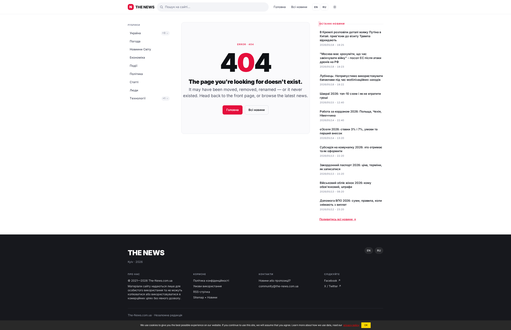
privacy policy (351, 325)
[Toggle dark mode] (335, 7)
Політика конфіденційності (211, 280)
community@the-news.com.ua (278, 286)
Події (133, 66)
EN (316, 7)
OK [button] (366, 325)
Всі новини (299, 7)
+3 (163, 33)
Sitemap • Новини (205, 297)
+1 (164, 98)
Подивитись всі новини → (337, 219)
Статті (134, 82)
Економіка (137, 58)
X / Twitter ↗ (332, 286)
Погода (135, 41)
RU (324, 7)
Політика (136, 74)
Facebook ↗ (332, 280)
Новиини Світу (140, 49)
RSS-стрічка (201, 291)
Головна (280, 7)
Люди (134, 90)
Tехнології (138, 98)
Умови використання (207, 286)
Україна (135, 33)
